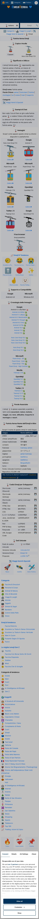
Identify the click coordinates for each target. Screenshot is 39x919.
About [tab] (34, 854)
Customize (18, 907)
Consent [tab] (5, 854)
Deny (19, 913)
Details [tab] (14, 854)
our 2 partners (13, 864)
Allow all (19, 901)
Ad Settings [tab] (24, 854)
